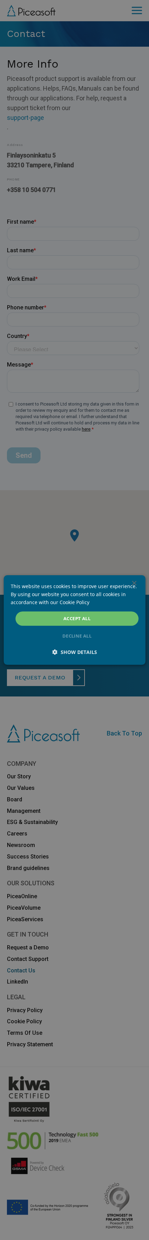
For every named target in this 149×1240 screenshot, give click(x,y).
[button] (74, 652)
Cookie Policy (74, 602)
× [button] (134, 583)
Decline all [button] (76, 636)
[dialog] (75, 620)
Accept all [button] (76, 618)
